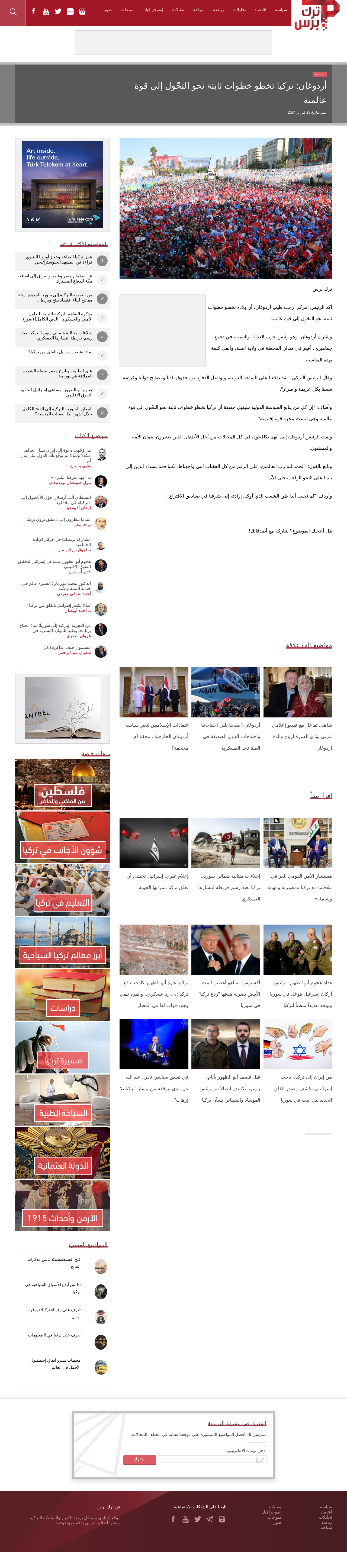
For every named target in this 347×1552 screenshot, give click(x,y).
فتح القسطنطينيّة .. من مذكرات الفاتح (54, 1263)
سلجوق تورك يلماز (74, 549)
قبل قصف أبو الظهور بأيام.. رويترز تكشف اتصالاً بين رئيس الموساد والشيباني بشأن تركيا (230, 1088)
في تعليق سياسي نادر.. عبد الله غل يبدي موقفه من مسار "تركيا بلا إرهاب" (154, 1088)
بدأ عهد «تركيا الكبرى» (71, 477)
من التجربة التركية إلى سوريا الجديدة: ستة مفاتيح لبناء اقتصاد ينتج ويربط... (55, 297)
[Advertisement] (162, 328)
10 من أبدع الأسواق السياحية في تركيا (53, 1288)
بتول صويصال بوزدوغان (70, 482)
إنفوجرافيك (153, 9)
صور (108, 9)
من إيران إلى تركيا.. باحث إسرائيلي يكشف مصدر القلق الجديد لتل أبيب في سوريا (303, 1088)
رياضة (218, 9)
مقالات (178, 9)
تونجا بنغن (82, 524)
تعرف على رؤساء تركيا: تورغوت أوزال (54, 1313)
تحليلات (239, 9)
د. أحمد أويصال (78, 610)
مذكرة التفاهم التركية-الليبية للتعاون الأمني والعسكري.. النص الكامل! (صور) (57, 316)
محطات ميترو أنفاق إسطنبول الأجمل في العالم (55, 1364)
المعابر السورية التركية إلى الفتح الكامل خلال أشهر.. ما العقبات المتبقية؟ (57, 411)
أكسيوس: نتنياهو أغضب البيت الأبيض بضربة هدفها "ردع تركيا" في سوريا (229, 994)
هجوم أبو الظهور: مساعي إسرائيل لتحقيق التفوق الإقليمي (56, 392)
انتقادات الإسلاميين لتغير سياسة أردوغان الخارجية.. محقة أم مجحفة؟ (156, 736)
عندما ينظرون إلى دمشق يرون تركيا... (57, 519)
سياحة (198, 9)
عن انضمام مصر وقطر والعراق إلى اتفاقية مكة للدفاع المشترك (54, 278)
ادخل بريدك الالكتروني (246, 1450)
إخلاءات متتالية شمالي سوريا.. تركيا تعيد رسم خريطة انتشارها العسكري (229, 887)
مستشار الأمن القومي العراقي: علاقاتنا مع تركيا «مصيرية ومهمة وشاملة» (300, 887)
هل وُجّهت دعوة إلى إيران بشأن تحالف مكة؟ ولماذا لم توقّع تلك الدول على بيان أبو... (55, 455)
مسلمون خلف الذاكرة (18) (67, 647)
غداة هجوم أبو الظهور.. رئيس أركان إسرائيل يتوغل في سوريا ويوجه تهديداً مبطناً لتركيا (301, 994)
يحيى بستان (80, 465)
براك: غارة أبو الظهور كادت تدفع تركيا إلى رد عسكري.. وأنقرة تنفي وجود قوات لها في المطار (154, 994)
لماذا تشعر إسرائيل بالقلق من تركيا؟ (60, 351)
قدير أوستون (79, 571)
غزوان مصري (78, 635)
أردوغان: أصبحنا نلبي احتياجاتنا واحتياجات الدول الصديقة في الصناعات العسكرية (230, 736)
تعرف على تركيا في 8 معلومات (54, 1335)
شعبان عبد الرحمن (74, 652)
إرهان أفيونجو (79, 507)
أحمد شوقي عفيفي (74, 593)
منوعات (128, 9)
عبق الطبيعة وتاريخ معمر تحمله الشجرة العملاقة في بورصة (57, 373)
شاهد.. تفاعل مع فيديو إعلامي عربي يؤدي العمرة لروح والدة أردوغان (302, 736)
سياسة (281, 9)
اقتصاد (260, 9)
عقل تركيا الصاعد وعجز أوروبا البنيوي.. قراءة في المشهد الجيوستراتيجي (58, 259)
